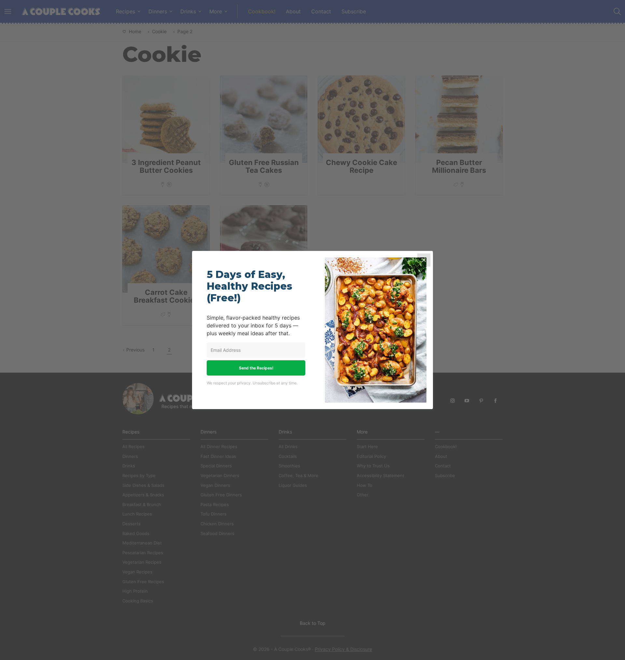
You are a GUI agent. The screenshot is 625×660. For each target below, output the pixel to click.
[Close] (423, 260)
